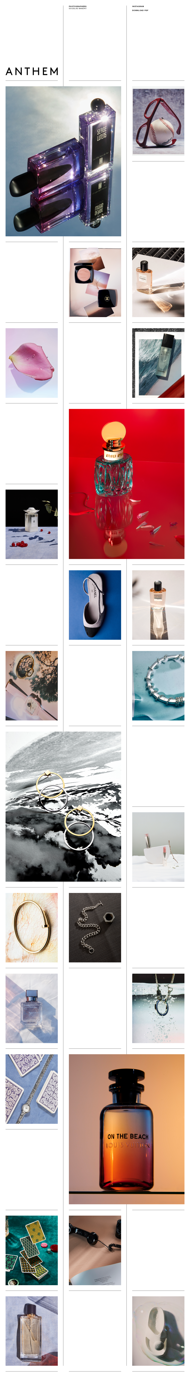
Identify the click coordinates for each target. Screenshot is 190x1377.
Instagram (138, 6)
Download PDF (140, 10)
